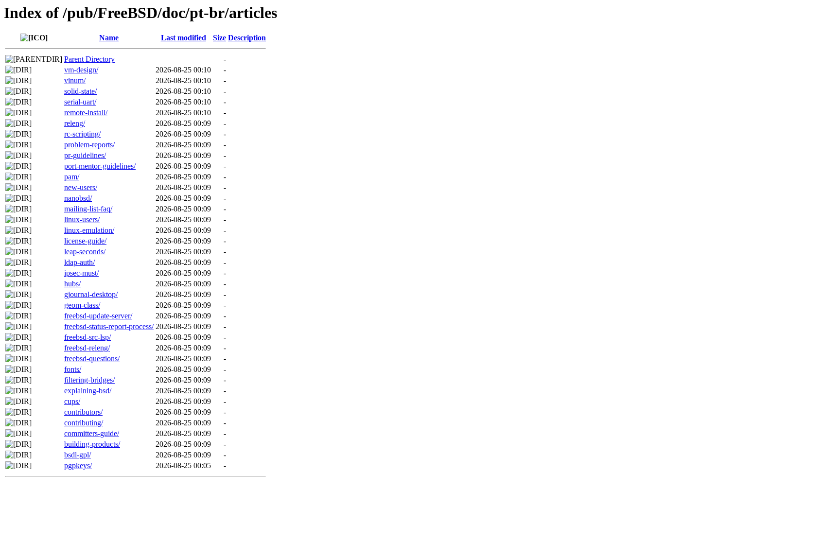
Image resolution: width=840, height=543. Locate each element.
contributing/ (83, 423)
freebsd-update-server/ (98, 316)
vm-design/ (81, 70)
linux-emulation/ (89, 230)
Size (219, 38)
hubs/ (72, 284)
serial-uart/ (80, 102)
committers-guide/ (91, 433)
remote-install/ (85, 112)
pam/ (71, 177)
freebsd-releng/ (87, 348)
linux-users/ (82, 219)
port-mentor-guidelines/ (100, 166)
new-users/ (80, 187)
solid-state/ (80, 91)
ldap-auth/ (79, 262)
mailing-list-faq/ (88, 209)
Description (247, 38)
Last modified (183, 38)
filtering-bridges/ (89, 380)
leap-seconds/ (84, 251)
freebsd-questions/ (92, 358)
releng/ (74, 123)
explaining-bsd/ (87, 390)
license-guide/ (85, 241)
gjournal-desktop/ (91, 294)
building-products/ (92, 444)
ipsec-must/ (81, 273)
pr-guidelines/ (85, 155)
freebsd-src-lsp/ (87, 337)
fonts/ (72, 369)
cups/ (72, 401)
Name (109, 38)
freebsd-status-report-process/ (109, 326)
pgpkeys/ (78, 465)
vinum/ (75, 80)
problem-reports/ (89, 144)
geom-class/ (82, 305)
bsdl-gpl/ (77, 455)
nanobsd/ (78, 198)
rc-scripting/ (82, 134)
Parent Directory (89, 59)
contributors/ (83, 412)
